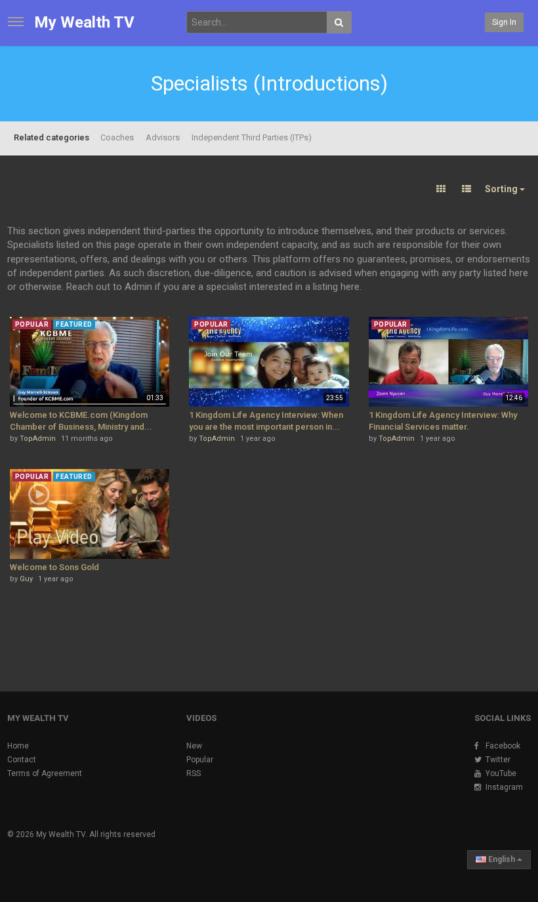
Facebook (503, 745)
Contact (21, 759)
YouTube (501, 773)
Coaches (117, 137)
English (501, 859)
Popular (199, 759)
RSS (193, 773)
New (194, 745)
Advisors (163, 137)
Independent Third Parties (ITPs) (252, 137)
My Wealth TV (84, 22)
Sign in (504, 22)
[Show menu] (15, 21)
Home (18, 745)
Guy (26, 579)
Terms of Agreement (44, 773)
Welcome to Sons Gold (54, 567)
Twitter (498, 759)
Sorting (502, 189)
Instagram (504, 787)
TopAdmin (38, 438)
